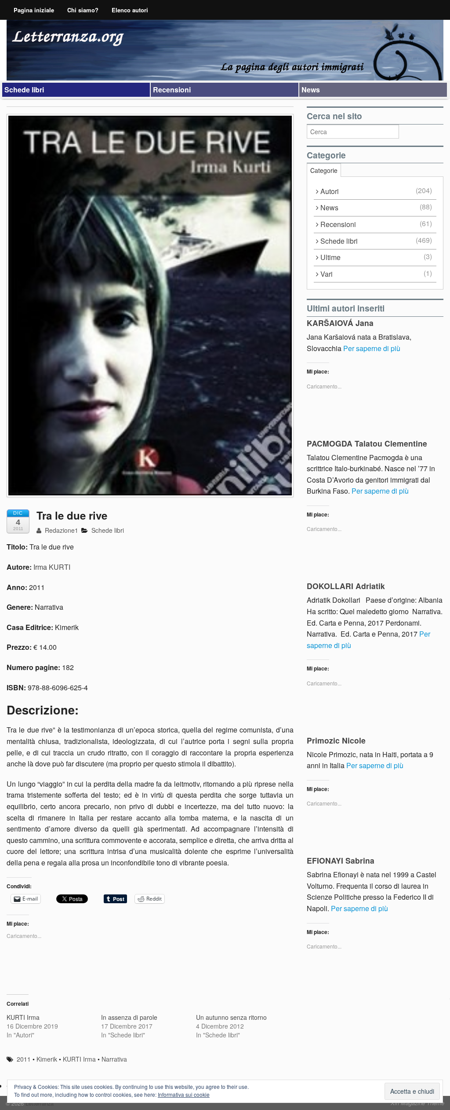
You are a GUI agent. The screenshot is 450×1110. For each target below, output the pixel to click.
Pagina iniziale (34, 10)
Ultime (330, 257)
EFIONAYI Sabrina (340, 860)
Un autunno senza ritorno (231, 1017)
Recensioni (172, 89)
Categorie (324, 170)
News (310, 89)
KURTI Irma (23, 1017)
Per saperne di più (371, 348)
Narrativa (114, 1059)
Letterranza (39, 1103)
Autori (329, 191)
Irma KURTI (51, 567)
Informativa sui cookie (184, 1094)
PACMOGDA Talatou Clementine (367, 443)
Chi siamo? (82, 10)
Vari (326, 274)
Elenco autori (130, 10)
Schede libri (24, 89)
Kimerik (46, 1059)
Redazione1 (60, 530)
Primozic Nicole (336, 740)
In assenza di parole (129, 1017)
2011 (24, 1059)
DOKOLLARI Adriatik (346, 585)
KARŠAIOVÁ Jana (340, 322)
